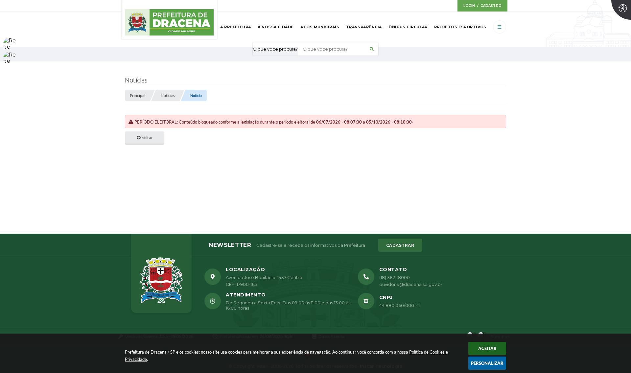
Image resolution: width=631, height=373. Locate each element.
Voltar (147, 137)
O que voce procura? (275, 49)
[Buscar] (371, 49)
